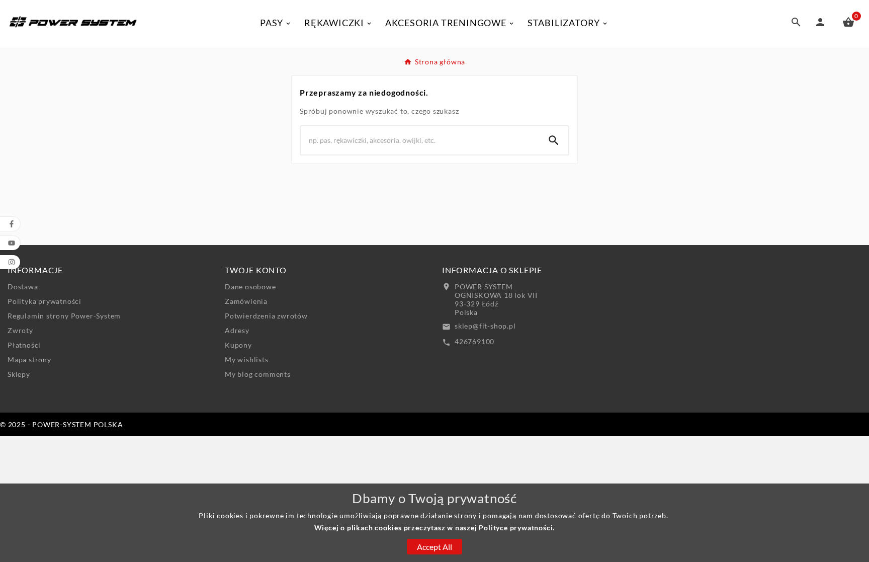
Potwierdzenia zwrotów (266, 315)
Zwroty (20, 330)
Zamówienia (246, 301)
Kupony (238, 345)
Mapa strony (29, 359)
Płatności (24, 345)
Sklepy (19, 374)
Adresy (237, 330)
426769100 (474, 341)
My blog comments (258, 374)
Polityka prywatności (44, 301)
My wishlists (247, 359)
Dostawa (23, 286)
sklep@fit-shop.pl (485, 326)
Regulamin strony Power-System (64, 315)
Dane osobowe (250, 286)
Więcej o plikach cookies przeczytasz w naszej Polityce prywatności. (434, 527)
